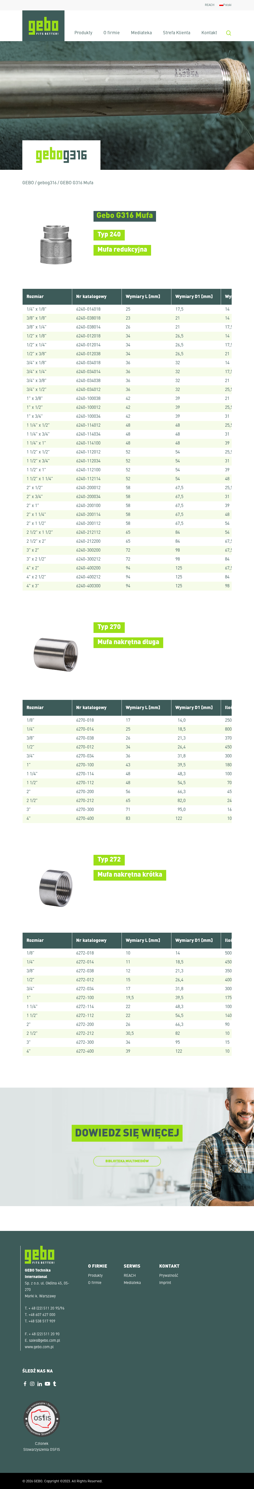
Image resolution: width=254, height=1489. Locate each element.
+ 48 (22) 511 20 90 (44, 1334)
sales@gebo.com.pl (44, 1341)
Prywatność (168, 1276)
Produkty (95, 1276)
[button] (11, 1478)
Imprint (165, 1283)
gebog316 (47, 183)
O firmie (94, 1283)
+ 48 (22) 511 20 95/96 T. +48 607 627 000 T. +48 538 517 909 (44, 1315)
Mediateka (132, 1283)
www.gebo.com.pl (39, 1347)
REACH (130, 1276)
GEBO (28, 183)
